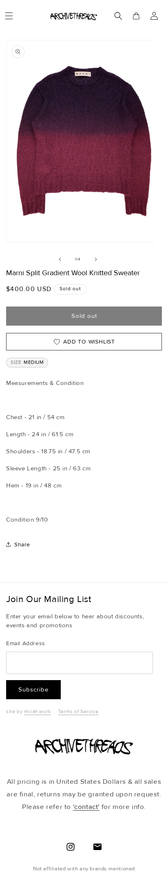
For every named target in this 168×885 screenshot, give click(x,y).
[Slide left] (60, 259)
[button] (9, 16)
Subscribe (33, 689)
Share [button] (22, 544)
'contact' (86, 806)
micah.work (37, 712)
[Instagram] (70, 846)
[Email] (97, 846)
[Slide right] (96, 259)
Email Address (25, 643)
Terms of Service (78, 712)
